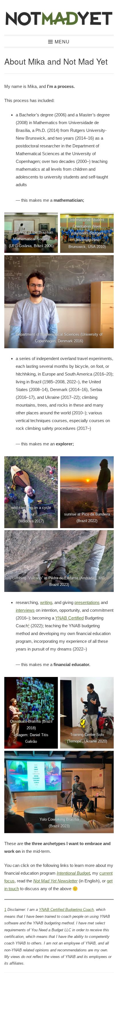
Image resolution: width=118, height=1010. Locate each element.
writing (46, 602)
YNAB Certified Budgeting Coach (66, 909)
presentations (87, 602)
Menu (62, 41)
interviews (25, 610)
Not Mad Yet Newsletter (55, 880)
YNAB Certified (69, 617)
